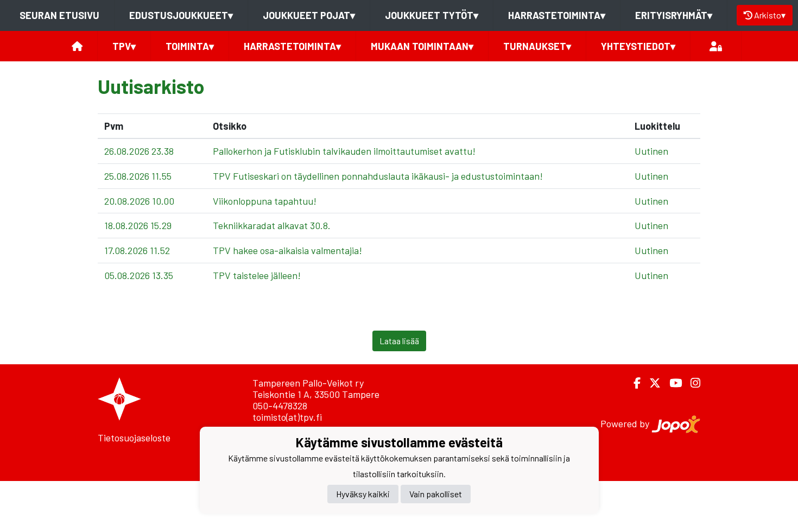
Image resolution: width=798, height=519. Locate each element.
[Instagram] (691, 383)
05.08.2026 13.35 (138, 275)
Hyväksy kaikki (363, 494)
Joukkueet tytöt (431, 15)
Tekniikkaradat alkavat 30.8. (272, 225)
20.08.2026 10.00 (139, 201)
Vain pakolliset (435, 494)
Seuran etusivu (59, 15)
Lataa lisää (399, 341)
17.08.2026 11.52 (137, 250)
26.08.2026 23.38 (139, 151)
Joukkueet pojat (309, 15)
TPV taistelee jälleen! (257, 275)
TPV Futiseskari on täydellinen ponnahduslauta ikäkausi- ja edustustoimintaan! (378, 176)
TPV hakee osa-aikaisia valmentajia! (287, 250)
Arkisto (770, 15)
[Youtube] (671, 383)
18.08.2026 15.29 (138, 225)
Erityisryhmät (673, 15)
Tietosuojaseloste (134, 438)
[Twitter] (651, 383)
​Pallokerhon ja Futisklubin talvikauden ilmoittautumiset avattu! (344, 151)
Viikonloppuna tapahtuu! (264, 201)
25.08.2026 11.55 (138, 176)
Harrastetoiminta (556, 15)
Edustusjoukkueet (181, 15)
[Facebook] (633, 383)
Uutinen (651, 151)
